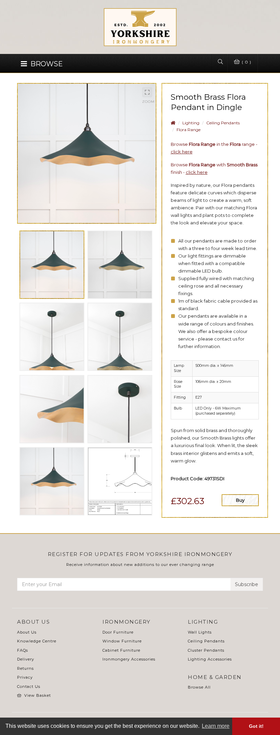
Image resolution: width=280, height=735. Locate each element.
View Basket (37, 695)
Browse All (199, 687)
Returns (25, 668)
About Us (27, 632)
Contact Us (28, 686)
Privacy (25, 677)
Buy (240, 500)
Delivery (25, 659)
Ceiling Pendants (223, 122)
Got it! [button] (256, 726)
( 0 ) (245, 62)
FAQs (22, 650)
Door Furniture (118, 632)
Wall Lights (200, 632)
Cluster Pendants (206, 650)
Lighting (190, 122)
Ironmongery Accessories (128, 659)
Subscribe (246, 584)
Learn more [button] (215, 726)
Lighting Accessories (210, 659)
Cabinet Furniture (121, 650)
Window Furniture (122, 641)
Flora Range (188, 129)
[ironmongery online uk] (140, 30)
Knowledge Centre (36, 641)
